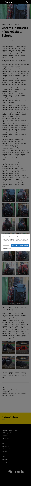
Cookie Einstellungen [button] (6, 248)
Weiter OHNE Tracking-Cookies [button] (20, 245)
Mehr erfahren (6, 245)
